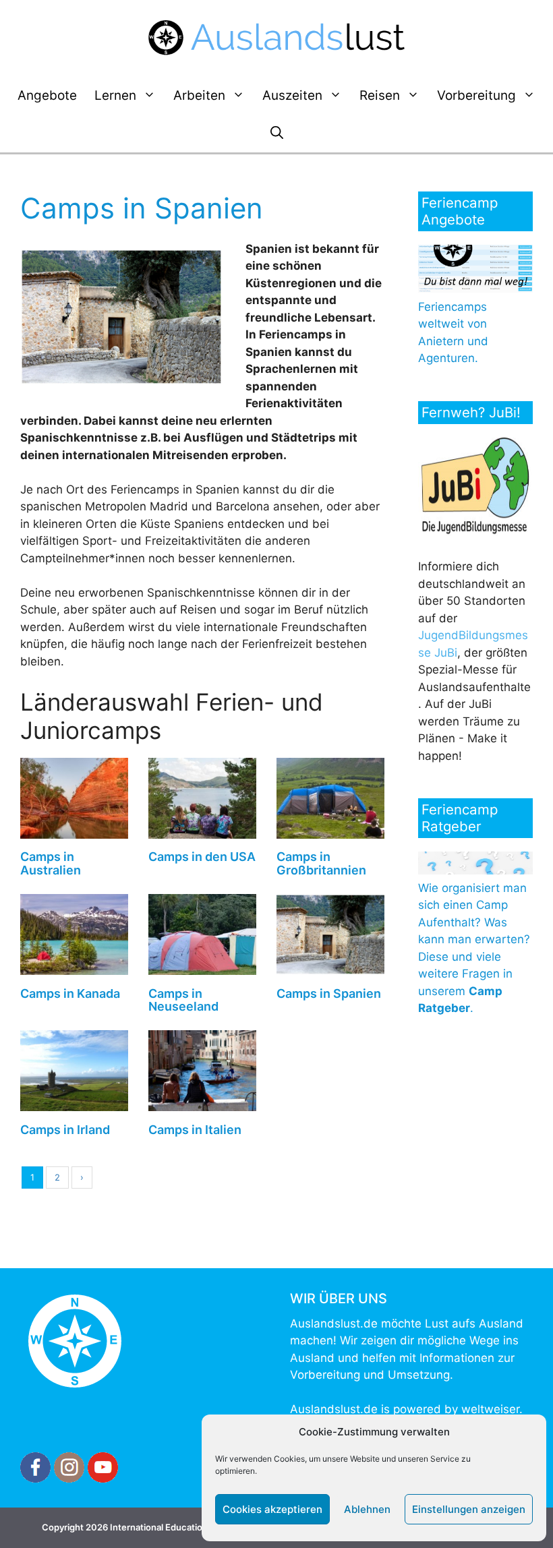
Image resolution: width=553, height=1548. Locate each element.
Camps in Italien (194, 1130)
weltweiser (490, 1409)
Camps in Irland (65, 1130)
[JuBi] (475, 532)
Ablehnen (367, 1509)
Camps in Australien (50, 863)
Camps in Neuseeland (183, 1000)
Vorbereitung (476, 95)
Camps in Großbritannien (321, 863)
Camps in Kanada (70, 993)
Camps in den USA (202, 857)
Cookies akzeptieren (272, 1509)
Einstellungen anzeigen (468, 1509)
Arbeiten (199, 95)
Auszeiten (292, 95)
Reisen (379, 95)
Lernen (115, 95)
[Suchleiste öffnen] (277, 133)
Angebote (47, 95)
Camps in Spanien (328, 993)
